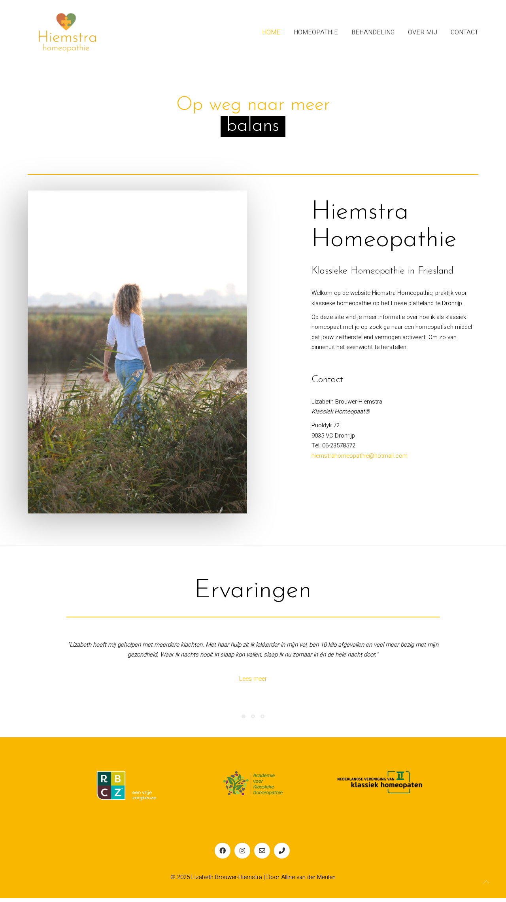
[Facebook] (222, 854)
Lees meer (253, 682)
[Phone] (282, 854)
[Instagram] (242, 854)
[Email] (262, 854)
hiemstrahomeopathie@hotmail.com (360, 455)
